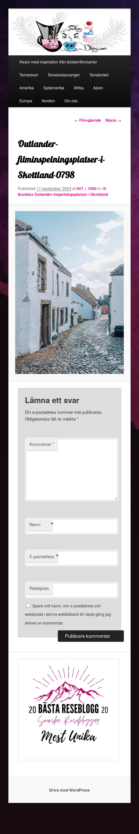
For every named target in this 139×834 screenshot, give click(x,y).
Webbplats (39, 588)
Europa (25, 100)
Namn (40, 524)
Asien (98, 87)
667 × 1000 (87, 188)
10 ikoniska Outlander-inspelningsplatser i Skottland (63, 191)
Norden (48, 100)
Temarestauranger (64, 74)
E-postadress (43, 556)
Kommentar (41, 444)
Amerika (26, 87)
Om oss (71, 100)
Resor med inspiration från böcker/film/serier (58, 61)
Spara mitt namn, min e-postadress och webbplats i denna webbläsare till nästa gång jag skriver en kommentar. (68, 614)
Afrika (79, 87)
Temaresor (28, 74)
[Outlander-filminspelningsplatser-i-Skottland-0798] (69, 292)
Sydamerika (53, 87)
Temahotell (99, 74)
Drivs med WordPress (69, 790)
